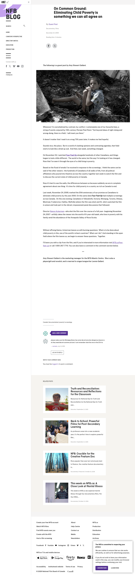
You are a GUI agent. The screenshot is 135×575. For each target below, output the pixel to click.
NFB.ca (95, 522)
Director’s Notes (12, 41)
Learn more (115, 568)
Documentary (50, 29)
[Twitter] (10, 66)
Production (10, 49)
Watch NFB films (42, 526)
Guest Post (53, 24)
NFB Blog (13, 14)
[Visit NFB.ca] (13, 2)
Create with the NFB (43, 534)
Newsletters (75, 538)
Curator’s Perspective (14, 36)
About (73, 522)
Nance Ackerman (57, 211)
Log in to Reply (57, 353)
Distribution (97, 530)
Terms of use (70, 567)
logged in (55, 364)
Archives (96, 538)
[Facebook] (6, 66)
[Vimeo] (14, 66)
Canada (45, 322)
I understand (102, 568)
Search (8, 26)
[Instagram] (22, 66)
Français (9, 75)
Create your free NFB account (47, 522)
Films (57, 29)
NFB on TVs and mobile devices (48, 552)
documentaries (53, 322)
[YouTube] (18, 66)
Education (9, 45)
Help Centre (75, 526)
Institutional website (55, 567)
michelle (54, 346)
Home (8, 32)
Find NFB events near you (45, 530)
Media (73, 534)
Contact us (75, 530)
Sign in (8, 56)
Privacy (80, 567)
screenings (68, 322)
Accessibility (41, 567)
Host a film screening (44, 538)
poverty (61, 322)
